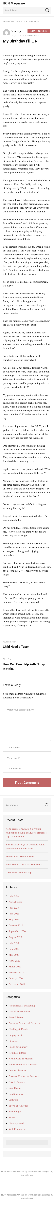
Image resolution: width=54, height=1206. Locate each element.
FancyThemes (26, 1175)
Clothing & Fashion (19, 1029)
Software (13, 1099)
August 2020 (15, 937)
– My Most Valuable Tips (19, 872)
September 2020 (17, 931)
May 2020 (14, 954)
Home (19, 21)
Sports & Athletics (18, 1105)
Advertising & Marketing (22, 1005)
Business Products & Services (24, 1023)
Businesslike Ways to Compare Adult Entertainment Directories (25, 846)
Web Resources (17, 1129)
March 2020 (15, 966)
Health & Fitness (17, 1052)
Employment (15, 1035)
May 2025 (14, 919)
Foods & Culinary (18, 1046)
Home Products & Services (23, 1064)
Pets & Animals (17, 1082)
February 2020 (16, 972)
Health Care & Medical (21, 1058)
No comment (33, 35)
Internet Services (17, 1070)
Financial (13, 1041)
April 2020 (14, 960)
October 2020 (16, 925)
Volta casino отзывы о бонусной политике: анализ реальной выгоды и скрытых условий (26, 832)
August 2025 (15, 901)
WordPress (33, 1171)
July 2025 (14, 907)
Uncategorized (39, 30)
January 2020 (16, 978)
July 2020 (14, 943)
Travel (12, 1117)
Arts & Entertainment (20, 1011)
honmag (16, 31)
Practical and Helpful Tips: (20, 856)
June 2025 (14, 913)
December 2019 (17, 984)
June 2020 (14, 949)
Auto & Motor (16, 1017)
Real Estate (14, 1088)
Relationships (16, 1093)
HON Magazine (14, 3)
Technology (15, 1111)
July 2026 (14, 896)
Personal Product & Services (24, 1076)
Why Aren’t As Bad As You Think (24, 864)
